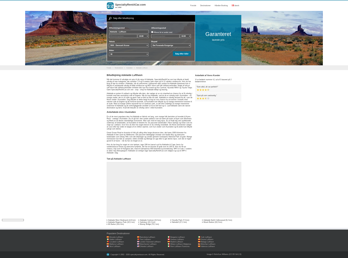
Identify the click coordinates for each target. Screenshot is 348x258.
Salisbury (143, 222)
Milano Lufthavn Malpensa (180, 244)
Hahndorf (175, 222)
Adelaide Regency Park (117, 222)
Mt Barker (112, 224)
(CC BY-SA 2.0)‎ (235, 254)
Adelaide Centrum (147, 220)
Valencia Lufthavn (208, 246)
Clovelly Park (177, 220)
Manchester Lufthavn (148, 244)
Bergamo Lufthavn (177, 237)
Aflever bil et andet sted (162, 32)
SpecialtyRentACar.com (130, 4)
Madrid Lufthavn (176, 242)
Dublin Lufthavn (115, 239)
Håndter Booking (221, 5)
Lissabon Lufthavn (116, 242)
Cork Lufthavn (206, 237)
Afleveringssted (158, 28)
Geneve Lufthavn (177, 239)
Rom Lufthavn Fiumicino (179, 246)
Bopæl (154, 41)
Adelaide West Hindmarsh (118, 220)
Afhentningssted (117, 28)
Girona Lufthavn (207, 239)
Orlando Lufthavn (146, 246)
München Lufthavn (208, 244)
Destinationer (205, 5)
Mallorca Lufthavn (116, 244)
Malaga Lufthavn (207, 242)
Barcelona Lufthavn (147, 237)
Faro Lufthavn (145, 239)
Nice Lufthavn (114, 246)
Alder (111, 50)
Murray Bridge (145, 224)
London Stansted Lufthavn (150, 242)
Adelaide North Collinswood (214, 220)
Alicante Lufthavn (116, 237)
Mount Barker (208, 222)
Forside (193, 5)
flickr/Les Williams (221, 254)
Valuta (112, 41)
